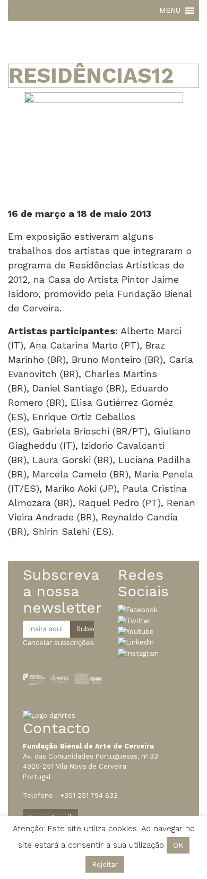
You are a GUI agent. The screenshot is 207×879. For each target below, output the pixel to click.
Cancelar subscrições (58, 643)
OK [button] (178, 845)
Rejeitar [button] (105, 864)
